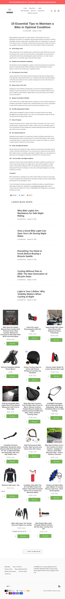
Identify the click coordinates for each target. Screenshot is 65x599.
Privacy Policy (8, 569)
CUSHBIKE (48, 590)
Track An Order (23, 571)
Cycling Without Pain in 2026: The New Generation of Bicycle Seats (32, 274)
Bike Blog (7, 566)
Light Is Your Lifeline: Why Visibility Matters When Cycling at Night (31, 294)
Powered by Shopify (55, 590)
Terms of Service (17, 566)
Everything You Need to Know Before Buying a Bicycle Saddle (29, 254)
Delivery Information (10, 571)
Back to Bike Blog (33, 551)
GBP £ (8, 586)
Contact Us (8, 573)
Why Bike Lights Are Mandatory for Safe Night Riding (30, 213)
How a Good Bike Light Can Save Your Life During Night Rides (31, 233)
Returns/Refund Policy (21, 569)
